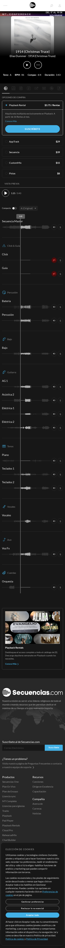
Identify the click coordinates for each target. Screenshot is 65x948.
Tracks (5, 810)
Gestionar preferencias (32, 901)
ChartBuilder (9, 839)
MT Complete (9, 801)
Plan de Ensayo (10, 791)
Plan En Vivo (8, 786)
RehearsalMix (9, 835)
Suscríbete (32, 128)
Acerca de (37, 803)
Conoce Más (11, 121)
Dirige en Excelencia (42, 786)
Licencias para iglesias (13, 805)
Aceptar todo (32, 915)
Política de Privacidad (37, 939)
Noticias (36, 813)
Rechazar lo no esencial (32, 908)
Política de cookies (15, 939)
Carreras (37, 808)
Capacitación (39, 791)
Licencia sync (9, 796)
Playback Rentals (11, 825)
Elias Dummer (18, 56)
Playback (7, 815)
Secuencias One (10, 781)
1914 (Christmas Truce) (41, 56)
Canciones (37, 781)
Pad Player (7, 820)
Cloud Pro (7, 830)
